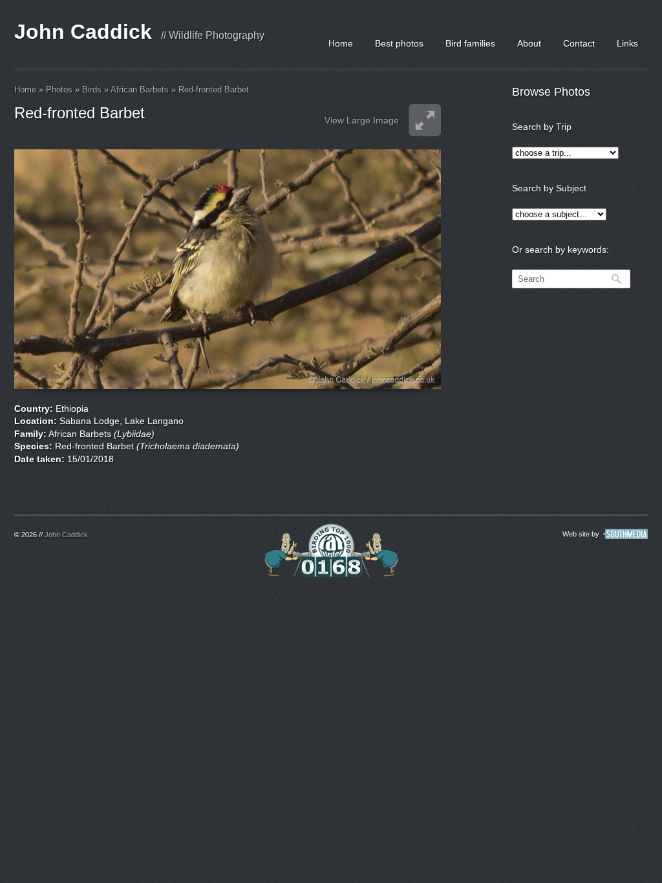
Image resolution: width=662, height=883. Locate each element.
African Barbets (140, 89)
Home (340, 43)
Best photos (399, 43)
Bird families (470, 43)
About (529, 43)
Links (627, 43)
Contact (579, 43)
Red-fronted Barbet (213, 89)
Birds (91, 89)
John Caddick (83, 31)
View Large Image (362, 120)
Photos (59, 89)
